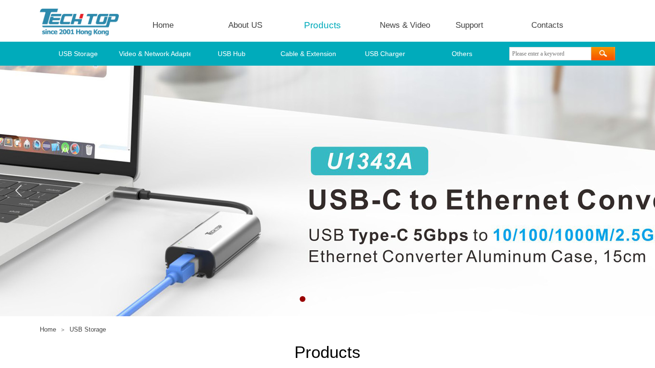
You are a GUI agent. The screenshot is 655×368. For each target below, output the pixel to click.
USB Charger (385, 54)
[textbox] (550, 53)
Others (462, 54)
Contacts (547, 25)
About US (245, 25)
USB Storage (78, 54)
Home (163, 25)
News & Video (405, 25)
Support (469, 25)
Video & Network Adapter (155, 54)
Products (322, 25)
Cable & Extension (308, 54)
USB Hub (232, 54)
